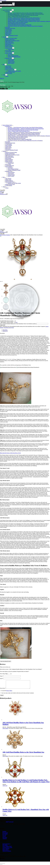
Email (1, 678)
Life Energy (10, 167)
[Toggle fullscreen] (1, 863)
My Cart (4, 834)
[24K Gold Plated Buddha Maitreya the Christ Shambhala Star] (15, 749)
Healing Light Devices (10, 153)
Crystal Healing (8, 144)
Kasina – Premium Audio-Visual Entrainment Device (19, 131)
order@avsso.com (9, 821)
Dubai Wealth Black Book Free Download (16, 138)
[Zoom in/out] (0, 863)
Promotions (7, 126)
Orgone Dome (8, 146)
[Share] (3, 863)
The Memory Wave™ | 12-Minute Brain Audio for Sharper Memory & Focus (24, 134)
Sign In (4, 836)
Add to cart (3, 325)
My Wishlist (5, 833)
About (4, 186)
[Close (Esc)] (4, 863)
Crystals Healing (8, 185)
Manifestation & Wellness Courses (12, 154)
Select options (5, 728)
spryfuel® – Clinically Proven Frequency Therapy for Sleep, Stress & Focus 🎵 (24, 132)
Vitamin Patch (11, 163)
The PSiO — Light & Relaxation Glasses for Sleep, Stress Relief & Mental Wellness (25, 127)
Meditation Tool (8, 171)
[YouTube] (1, 858)
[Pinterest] (2, 858)
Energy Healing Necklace (13, 169)
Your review (3, 688)
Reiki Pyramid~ (11, 176)
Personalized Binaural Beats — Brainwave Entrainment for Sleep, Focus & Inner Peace (26, 128)
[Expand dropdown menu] (12, 125)
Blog (4, 177)
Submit (2, 695)
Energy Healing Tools (7, 125)
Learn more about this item (6, 661)
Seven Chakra (8, 164)
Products (4, 151)
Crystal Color (3, 321)
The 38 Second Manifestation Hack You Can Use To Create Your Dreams (23, 129)
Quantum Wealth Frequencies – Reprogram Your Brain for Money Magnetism (24, 133)
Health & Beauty (8, 161)
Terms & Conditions (7, 850)
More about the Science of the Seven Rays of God (10, 452)
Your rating (2, 673)
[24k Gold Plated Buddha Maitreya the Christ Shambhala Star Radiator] (15, 719)
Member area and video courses (14, 183)
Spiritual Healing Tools (10, 184)
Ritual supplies (8, 158)
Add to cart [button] (5, 785)
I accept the (6, 690)
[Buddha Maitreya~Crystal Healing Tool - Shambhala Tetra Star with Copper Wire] (15, 806)
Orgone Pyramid (11, 174)
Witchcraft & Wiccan (9, 157)
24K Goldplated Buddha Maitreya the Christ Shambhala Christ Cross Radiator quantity (18, 323)
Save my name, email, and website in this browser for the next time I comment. (18, 693)
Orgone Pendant (11, 172)
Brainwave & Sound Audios (11, 152)
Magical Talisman (8, 160)
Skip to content (3, 0)
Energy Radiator (8, 145)
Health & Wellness (9, 159)
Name (1, 676)
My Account (5, 832)
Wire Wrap (3, 322)
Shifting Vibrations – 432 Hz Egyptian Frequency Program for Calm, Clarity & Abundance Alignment (29, 135)
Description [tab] (5, 329)
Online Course (8, 179)
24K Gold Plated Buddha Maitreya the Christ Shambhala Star (23, 752)
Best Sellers (7, 141)
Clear (16, 322)
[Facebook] (3, 858)
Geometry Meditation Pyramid (11, 150)
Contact (6, 187)
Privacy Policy (9, 690)
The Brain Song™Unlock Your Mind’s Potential (18, 137)
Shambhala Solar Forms (10, 142)
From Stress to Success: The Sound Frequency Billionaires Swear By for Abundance (25, 140)
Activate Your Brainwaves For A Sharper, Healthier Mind (19, 139)
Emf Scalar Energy (6, 843)
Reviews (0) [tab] (5, 331)
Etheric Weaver (8, 147)
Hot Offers (5, 837)
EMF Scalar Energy (9, 155)
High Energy (8, 148)
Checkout (5, 838)
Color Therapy (8, 178)
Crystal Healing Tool (9, 165)
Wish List (2, 191)
